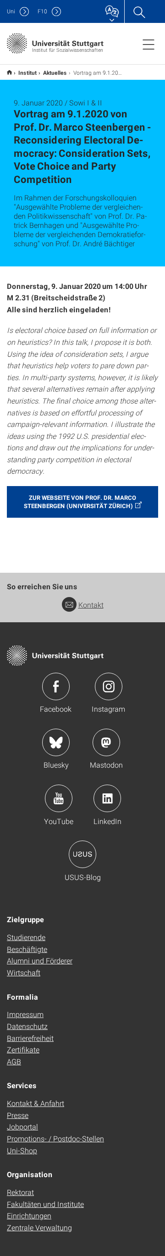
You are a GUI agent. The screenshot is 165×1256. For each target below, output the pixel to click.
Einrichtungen (29, 1215)
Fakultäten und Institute (45, 1204)
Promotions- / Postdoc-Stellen (55, 1138)
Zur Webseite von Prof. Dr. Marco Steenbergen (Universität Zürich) (80, 501)
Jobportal (22, 1126)
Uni (11, 11)
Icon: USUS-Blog (82, 854)
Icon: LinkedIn (107, 798)
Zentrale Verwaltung (39, 1227)
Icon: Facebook (56, 686)
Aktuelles (55, 72)
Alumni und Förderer (39, 960)
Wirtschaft (23, 972)
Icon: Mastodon (106, 742)
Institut (27, 72)
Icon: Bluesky (56, 742)
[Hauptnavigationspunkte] (148, 44)
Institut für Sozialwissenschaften (9, 72)
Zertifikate (23, 1049)
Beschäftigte (27, 949)
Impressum (25, 1014)
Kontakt (91, 604)
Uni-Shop (22, 1150)
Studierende (26, 937)
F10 (42, 11)
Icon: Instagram (108, 686)
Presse (17, 1115)
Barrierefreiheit (30, 1038)
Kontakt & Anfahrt (35, 1103)
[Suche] (138, 11)
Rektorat (20, 1192)
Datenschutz (27, 1026)
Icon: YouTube (58, 798)
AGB (14, 1061)
